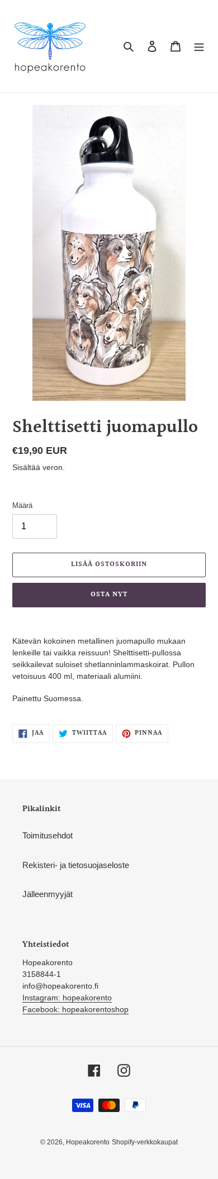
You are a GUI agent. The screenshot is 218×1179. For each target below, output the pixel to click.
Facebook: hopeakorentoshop (75, 1009)
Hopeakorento (88, 1142)
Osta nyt (109, 594)
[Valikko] (199, 46)
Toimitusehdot (47, 835)
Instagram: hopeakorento (67, 997)
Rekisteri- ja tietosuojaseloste (75, 865)
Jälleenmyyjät (47, 894)
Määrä (22, 505)
